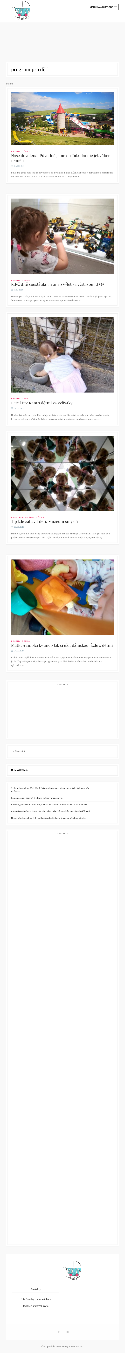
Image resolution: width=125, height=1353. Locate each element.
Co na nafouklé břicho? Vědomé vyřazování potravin (36, 798)
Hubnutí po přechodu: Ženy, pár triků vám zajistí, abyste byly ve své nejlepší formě (50, 811)
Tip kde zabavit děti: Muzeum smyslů (44, 521)
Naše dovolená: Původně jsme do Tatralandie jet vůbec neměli (60, 158)
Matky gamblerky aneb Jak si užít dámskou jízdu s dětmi (62, 645)
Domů (9, 83)
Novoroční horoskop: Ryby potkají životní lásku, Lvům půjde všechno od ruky (48, 818)
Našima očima (20, 151)
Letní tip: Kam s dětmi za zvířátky (41, 402)
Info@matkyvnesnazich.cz (36, 1299)
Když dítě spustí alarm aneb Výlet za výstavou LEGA (57, 284)
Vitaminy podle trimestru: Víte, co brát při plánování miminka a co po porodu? (49, 805)
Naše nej (17, 517)
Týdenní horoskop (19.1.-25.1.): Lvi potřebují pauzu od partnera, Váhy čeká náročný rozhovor (50, 790)
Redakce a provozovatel (35, 1306)
